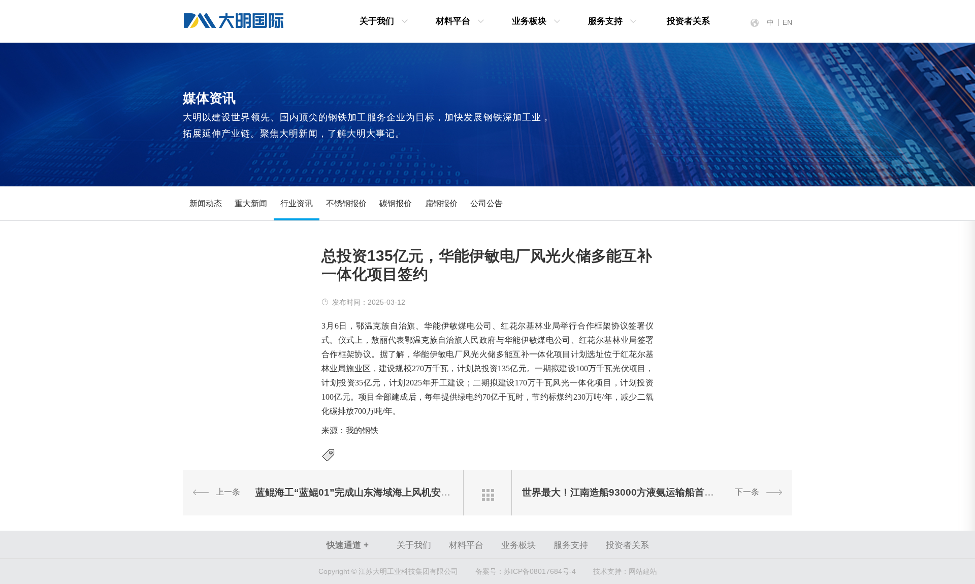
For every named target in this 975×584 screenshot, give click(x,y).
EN (787, 22)
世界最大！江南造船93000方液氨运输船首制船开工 (632, 492)
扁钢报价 (441, 203)
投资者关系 (688, 21)
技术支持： (611, 571)
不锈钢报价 (346, 203)
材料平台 (453, 21)
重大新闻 (251, 203)
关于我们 (377, 21)
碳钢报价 (395, 203)
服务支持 (605, 21)
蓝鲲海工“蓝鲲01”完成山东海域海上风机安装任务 (362, 492)
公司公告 (486, 203)
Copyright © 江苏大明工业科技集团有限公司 (388, 571)
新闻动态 (205, 203)
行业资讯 (296, 203)
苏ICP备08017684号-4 (525, 571)
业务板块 (529, 21)
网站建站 (643, 571)
